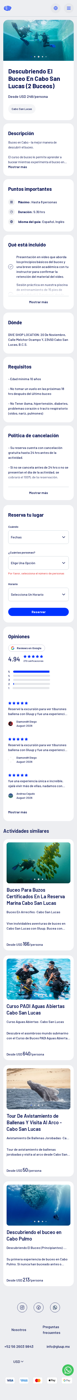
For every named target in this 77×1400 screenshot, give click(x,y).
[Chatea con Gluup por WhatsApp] (68, 1370)
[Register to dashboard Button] (56, 8)
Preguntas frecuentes (51, 1329)
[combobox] (18, 1361)
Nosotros (18, 1329)
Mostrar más (17, 167)
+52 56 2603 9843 (18, 1346)
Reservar (39, 612)
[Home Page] (7, 8)
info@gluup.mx (58, 1346)
